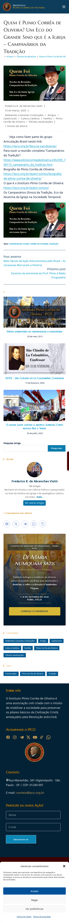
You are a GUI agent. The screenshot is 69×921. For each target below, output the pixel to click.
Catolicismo (10, 118)
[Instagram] (15, 737)
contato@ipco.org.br (30, 793)
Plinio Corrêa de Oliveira (35, 244)
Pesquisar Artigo (12, 443)
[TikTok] (42, 737)
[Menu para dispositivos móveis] (64, 7)
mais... (40, 496)
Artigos (52, 115)
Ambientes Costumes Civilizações (24, 115)
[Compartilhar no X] (16, 524)
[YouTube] (35, 737)
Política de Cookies (24, 917)
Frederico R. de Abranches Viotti (24, 105)
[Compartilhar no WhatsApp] (33, 524)
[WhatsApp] (48, 737)
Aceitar (34, 891)
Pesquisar (56, 448)
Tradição (53, 244)
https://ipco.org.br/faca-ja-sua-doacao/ (30, 146)
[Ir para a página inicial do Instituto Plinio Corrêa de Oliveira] (34, 752)
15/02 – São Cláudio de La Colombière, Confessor (34, 378)
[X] (28, 737)
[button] (64, 866)
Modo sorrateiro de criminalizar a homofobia (34, 331)
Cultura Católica (30, 118)
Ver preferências (34, 908)
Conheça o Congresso (34, 611)
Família (47, 118)
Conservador (15, 244)
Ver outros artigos (34, 502)
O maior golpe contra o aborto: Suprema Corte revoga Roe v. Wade (34, 426)
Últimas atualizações (41, 121)
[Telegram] (21, 737)
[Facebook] (8, 737)
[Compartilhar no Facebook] (7, 524)
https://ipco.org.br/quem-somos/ (26, 188)
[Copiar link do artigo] (42, 524)
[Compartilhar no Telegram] (25, 524)
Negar (34, 900)
